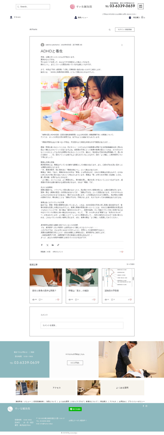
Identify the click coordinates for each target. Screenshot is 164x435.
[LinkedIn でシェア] (53, 245)
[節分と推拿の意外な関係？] (46, 278)
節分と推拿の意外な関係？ (44, 290)
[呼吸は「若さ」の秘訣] (82, 278)
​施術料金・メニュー (23, 401)
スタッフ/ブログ (77, 401)
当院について (51, 401)
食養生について (92, 401)
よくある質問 (64, 401)
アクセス (113, 401)
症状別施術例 (38, 401)
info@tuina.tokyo (46, 424)
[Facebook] (143, 406)
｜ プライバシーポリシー (135, 401)
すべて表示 (130, 264)
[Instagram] (146, 406)
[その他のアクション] (122, 45)
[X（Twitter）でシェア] (47, 245)
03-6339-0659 (45, 421)
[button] (141, 6)
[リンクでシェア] (58, 245)
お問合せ (122, 401)
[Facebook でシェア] (42, 245)
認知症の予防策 (112, 290)
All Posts (33, 29)
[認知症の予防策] (118, 278)
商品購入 (103, 401)
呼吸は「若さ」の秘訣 (79, 290)
